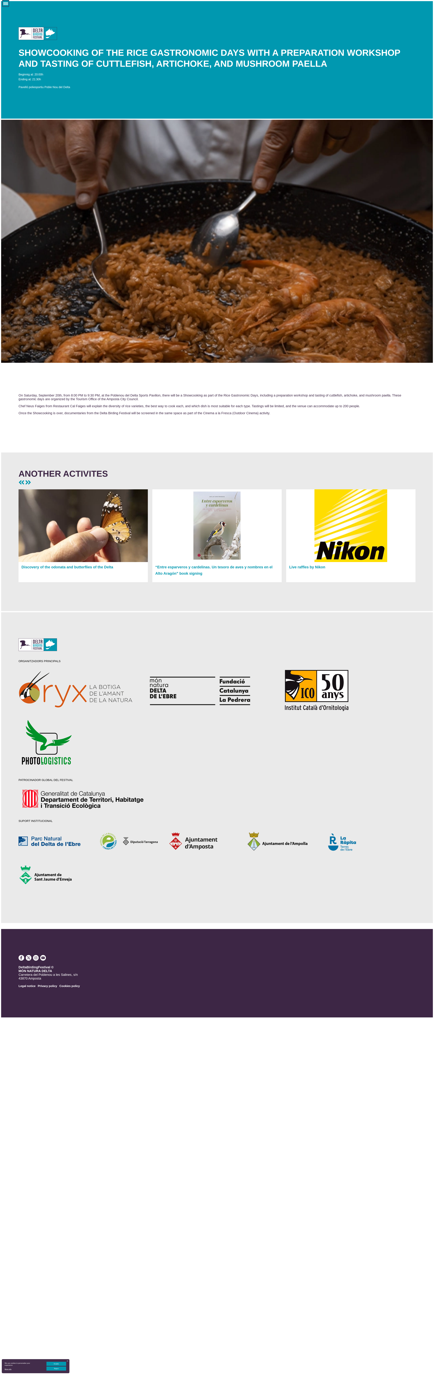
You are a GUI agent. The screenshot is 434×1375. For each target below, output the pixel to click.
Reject (56, 1368)
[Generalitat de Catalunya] (84, 799)
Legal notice (27, 986)
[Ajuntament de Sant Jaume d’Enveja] (54, 874)
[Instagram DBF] (35, 959)
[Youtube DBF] (43, 959)
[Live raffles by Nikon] (350, 561)
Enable (56, 1364)
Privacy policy (47, 986)
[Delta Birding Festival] (38, 650)
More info (8, 1369)
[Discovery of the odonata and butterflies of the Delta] (83, 561)
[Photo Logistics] (76, 742)
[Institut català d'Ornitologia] (338, 690)
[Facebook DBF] (22, 959)
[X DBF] (29, 959)
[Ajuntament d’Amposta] (205, 841)
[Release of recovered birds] (21, 482)
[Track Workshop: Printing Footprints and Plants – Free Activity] (28, 482)
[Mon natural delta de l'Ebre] (207, 690)
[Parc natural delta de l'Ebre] (54, 841)
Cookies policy (69, 986)
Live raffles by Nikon (307, 567)
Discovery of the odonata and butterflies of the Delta (67, 567)
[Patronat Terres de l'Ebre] (129, 841)
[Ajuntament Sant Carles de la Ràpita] (356, 841)
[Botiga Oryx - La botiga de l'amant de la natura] (76, 690)
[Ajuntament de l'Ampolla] (280, 841)
